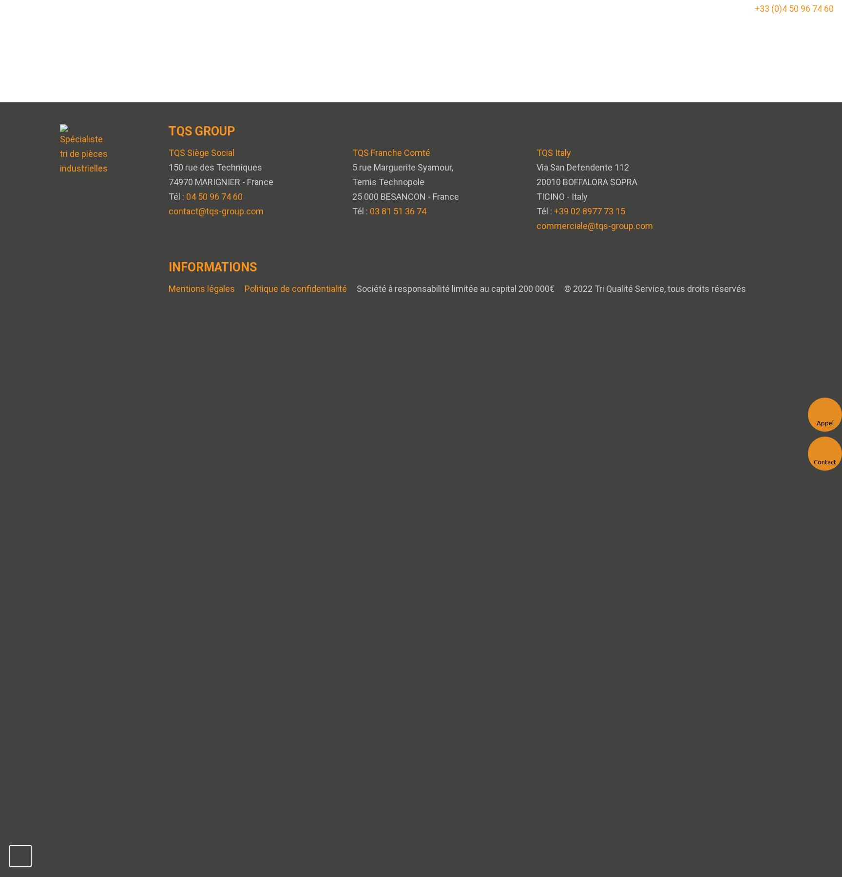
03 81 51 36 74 (398, 211)
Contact (825, 461)
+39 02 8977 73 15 (589, 211)
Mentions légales (202, 289)
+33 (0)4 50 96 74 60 (794, 8)
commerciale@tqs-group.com (594, 226)
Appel (825, 422)
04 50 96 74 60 (214, 196)
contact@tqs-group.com (216, 211)
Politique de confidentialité (296, 289)
